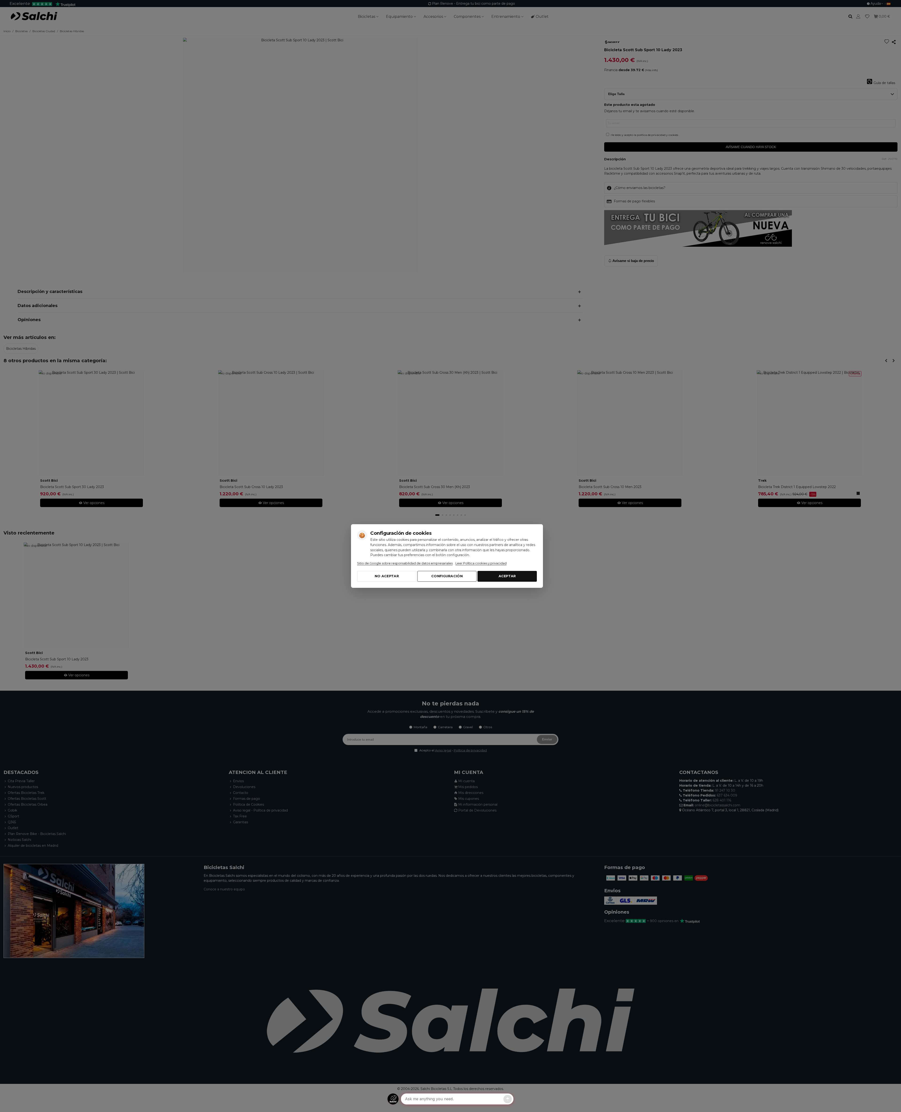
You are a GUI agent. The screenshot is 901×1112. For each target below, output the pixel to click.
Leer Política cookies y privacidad (481, 563)
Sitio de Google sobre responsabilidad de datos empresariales (405, 563)
